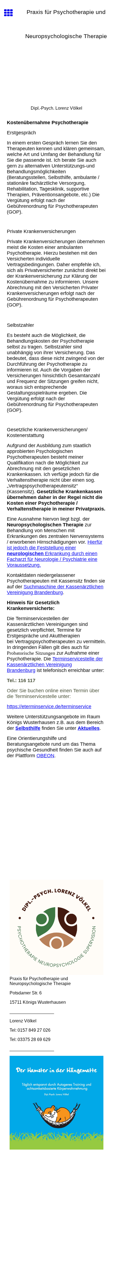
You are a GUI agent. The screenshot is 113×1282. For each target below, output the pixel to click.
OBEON (45, 755)
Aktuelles (89, 728)
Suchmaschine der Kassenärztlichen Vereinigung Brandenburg (55, 589)
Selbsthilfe (27, 728)
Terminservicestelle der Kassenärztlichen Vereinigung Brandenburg (55, 664)
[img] (56, 75)
